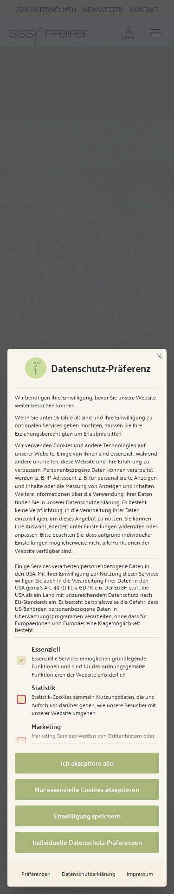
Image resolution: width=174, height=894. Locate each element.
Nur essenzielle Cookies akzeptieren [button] (87, 789)
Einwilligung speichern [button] (87, 816)
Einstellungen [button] (100, 526)
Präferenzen (36, 873)
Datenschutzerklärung (93, 502)
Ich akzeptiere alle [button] (87, 763)
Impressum (140, 873)
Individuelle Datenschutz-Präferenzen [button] (87, 842)
